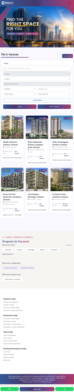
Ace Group (6, 352)
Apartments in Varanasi (12, 279)
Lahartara (8, 250)
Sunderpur (54, 250)
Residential (67, 56)
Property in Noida (8, 305)
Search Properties (54, 106)
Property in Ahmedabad (10, 302)
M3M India (6, 360)
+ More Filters (37, 100)
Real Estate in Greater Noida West (13, 327)
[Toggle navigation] (69, 3)
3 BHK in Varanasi (27, 268)
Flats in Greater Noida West (11, 343)
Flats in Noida (7, 338)
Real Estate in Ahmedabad (11, 318)
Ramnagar (31, 250)
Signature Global (8, 357)
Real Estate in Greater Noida (12, 324)
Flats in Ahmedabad (9, 335)
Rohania (42, 250)
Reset (20, 106)
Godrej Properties (8, 354)
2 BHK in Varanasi (11, 268)
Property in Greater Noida (11, 307)
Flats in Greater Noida (10, 341)
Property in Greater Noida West (13, 310)
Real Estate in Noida (9, 321)
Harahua (19, 250)
